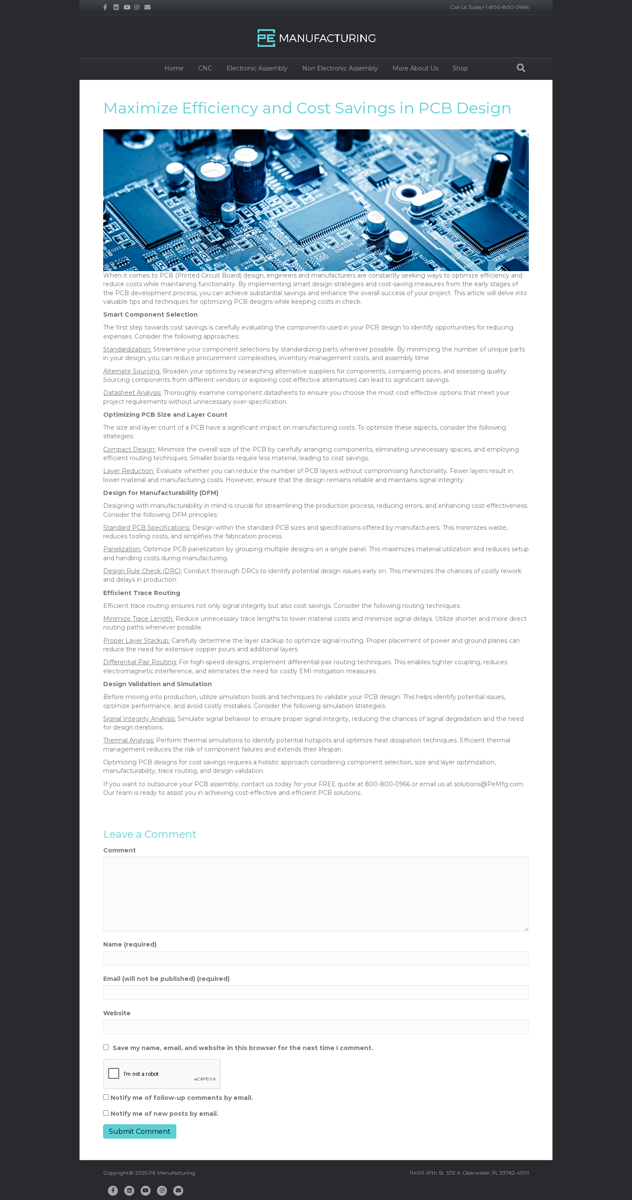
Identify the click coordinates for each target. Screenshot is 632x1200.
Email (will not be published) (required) (166, 979)
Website (117, 1013)
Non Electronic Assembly (340, 68)
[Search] (521, 68)
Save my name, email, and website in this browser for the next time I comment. (243, 1048)
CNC (205, 68)
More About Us (415, 68)
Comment (119, 850)
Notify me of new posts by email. (164, 1114)
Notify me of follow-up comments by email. (181, 1098)
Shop (460, 68)
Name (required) (129, 944)
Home (174, 68)
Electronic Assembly (257, 68)
